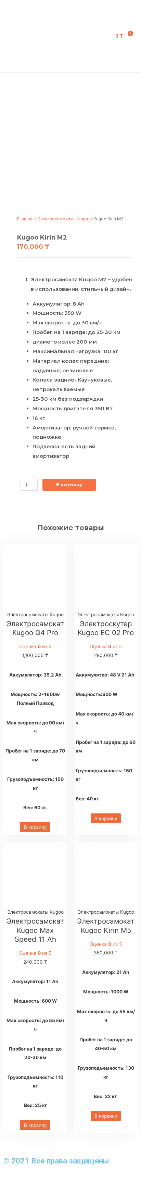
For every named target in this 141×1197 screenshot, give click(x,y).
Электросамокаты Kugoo (63, 218)
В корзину (69, 484)
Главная (25, 218)
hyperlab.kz (69, 1181)
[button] (85, 36)
